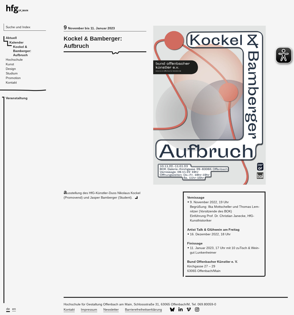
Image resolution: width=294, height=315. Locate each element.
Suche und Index (18, 27)
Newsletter (111, 309)
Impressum (89, 309)
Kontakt (69, 309)
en (14, 309)
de (8, 309)
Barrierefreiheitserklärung (143, 309)
